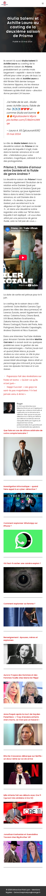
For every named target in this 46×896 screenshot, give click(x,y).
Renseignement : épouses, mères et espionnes (21, 639)
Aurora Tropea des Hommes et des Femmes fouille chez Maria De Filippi (21, 676)
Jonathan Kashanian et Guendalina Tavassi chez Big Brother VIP (21, 836)
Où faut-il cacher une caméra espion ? (22, 563)
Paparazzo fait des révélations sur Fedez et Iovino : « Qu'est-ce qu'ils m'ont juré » (22, 380)
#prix (33, 116)
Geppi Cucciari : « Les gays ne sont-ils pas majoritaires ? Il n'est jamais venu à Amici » (20, 391)
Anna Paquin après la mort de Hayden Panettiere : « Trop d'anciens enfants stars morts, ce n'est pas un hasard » (22, 717)
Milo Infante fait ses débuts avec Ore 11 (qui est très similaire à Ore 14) (22, 796)
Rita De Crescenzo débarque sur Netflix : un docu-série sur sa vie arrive (23, 757)
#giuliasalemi (20, 116)
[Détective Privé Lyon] (4, 3)
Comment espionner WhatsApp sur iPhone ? (21, 524)
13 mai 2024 (13, 134)
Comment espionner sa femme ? (19, 603)
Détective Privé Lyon (21, 889)
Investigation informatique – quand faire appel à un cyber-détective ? (21, 488)
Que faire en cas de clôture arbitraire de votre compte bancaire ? (23, 432)
